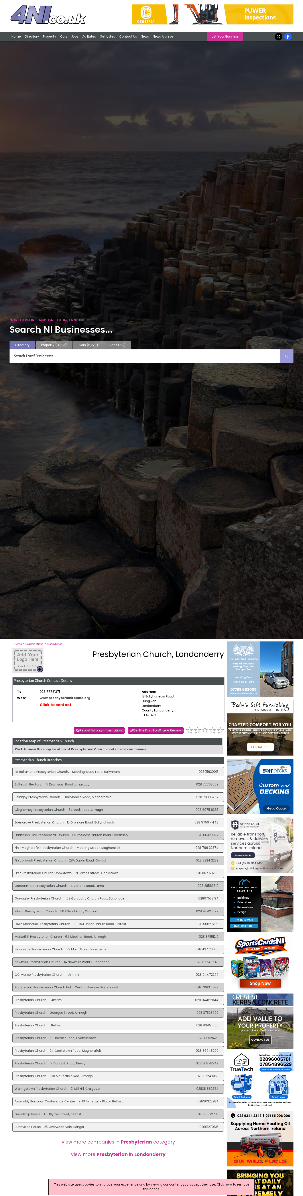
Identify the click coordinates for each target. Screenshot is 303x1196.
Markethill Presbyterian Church (38, 936)
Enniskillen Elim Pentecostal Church (42, 835)
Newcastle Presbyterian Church (39, 949)
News (145, 36)
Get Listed (107, 36)
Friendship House (28, 1114)
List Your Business (225, 36)
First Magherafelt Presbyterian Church (44, 847)
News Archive (163, 36)
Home (16, 36)
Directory (32, 36)
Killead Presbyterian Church (36, 911)
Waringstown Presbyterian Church (41, 1088)
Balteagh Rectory (28, 784)
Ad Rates (89, 36)
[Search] (286, 356)
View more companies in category (118, 1142)
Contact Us (128, 36)
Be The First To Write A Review (157, 730)
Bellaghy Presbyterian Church (37, 797)
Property (49, 36)
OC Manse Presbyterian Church (39, 974)
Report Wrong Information (101, 730)
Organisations (34, 644)
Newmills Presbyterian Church (38, 962)
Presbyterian (55, 644)
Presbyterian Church (30, 1000)
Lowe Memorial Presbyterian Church (42, 924)
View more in (118, 1154)
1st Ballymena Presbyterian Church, (42, 771)
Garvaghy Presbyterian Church (38, 898)
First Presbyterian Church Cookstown (43, 873)
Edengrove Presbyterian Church (39, 822)
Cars (63, 36)
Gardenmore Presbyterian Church (41, 885)
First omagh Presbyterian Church (40, 860)
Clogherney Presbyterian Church (40, 809)
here (228, 1184)
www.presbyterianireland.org (65, 698)
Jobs (74, 36)
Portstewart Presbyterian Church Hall (43, 987)
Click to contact (55, 704)
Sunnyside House (28, 1127)
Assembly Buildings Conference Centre (45, 1101)
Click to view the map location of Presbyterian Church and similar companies (80, 749)
